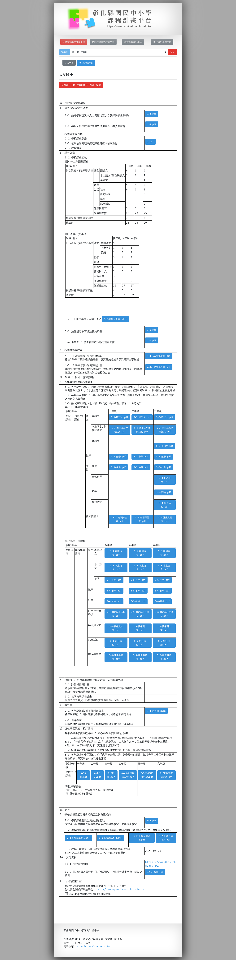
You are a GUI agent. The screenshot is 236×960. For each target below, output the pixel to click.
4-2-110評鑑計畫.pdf (158, 367)
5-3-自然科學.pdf (165, 480)
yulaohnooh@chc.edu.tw (93, 946)
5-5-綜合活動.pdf (140, 643)
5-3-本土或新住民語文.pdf (165, 430)
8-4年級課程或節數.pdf (127, 775)
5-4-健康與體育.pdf (116, 657)
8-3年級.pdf (111, 775)
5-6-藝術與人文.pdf (164, 628)
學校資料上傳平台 (162, 42)
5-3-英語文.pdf (164, 446)
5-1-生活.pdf (118, 467)
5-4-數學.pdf (114, 590)
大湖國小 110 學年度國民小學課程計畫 (81, 85)
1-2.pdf (151, 124)
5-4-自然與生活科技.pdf (116, 614)
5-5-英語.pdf (138, 580)
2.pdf (150, 141)
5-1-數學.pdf (118, 456)
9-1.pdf (151, 820)
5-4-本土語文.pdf (116, 567)
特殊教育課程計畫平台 (103, 42)
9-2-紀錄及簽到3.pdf (142, 838)
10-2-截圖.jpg (155, 871)
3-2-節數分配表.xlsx (115, 319)
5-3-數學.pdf (163, 456)
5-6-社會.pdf (162, 601)
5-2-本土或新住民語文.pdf (142, 430)
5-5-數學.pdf (138, 590)
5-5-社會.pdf (138, 601)
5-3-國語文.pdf (164, 417)
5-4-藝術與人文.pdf (116, 628)
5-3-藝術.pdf (163, 492)
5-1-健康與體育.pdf (120, 519)
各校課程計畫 (86, 62)
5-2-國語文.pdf (142, 417)
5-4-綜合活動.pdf (116, 643)
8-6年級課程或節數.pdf (166, 775)
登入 (172, 52)
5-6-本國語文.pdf (164, 553)
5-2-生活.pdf (141, 467)
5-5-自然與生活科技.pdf (140, 614)
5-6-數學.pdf (162, 590)
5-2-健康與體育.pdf (142, 519)
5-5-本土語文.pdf (140, 567)
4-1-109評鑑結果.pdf (158, 356)
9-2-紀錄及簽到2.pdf (110, 837)
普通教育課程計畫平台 (73, 42)
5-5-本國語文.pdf (140, 553)
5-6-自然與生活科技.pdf (164, 614)
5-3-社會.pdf (163, 467)
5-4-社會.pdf (114, 601)
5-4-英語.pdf (114, 580)
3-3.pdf (151, 329)
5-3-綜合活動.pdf (165, 505)
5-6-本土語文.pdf (164, 567)
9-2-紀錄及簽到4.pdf (166, 838)
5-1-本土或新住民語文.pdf (119, 430)
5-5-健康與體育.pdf (140, 657)
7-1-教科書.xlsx (156, 711)
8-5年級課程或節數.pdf (147, 775)
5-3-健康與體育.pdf (165, 519)
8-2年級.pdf (97, 775)
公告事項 (69, 62)
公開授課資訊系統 (133, 42)
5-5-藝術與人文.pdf (140, 628)
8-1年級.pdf (83, 775)
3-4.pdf (151, 340)
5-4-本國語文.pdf (116, 553)
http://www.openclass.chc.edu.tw (119, 889)
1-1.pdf (151, 113)
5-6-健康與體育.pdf (164, 657)
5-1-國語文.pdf (119, 417)
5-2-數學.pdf (141, 456)
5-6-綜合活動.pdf (164, 643)
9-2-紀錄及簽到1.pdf (78, 837)
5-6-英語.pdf (162, 580)
